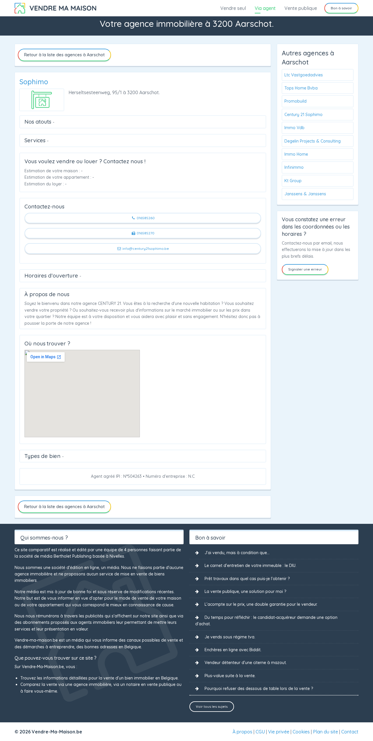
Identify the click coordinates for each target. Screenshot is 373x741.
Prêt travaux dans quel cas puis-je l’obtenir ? (247, 578)
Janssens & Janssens (305, 193)
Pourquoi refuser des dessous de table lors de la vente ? (259, 688)
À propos (242, 732)
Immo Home (296, 154)
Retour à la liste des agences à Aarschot (64, 54)
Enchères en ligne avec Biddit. (233, 649)
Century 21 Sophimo (303, 114)
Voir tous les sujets (212, 706)
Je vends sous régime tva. (230, 637)
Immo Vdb (294, 127)
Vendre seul (233, 8)
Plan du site (325, 732)
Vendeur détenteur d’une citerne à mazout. (246, 662)
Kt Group (293, 180)
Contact (349, 732)
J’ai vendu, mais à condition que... (237, 552)
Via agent (265, 8)
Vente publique (300, 8)
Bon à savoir (341, 8)
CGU (260, 732)
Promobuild (295, 101)
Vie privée (278, 732)
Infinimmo (294, 167)
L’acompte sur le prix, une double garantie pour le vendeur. (261, 604)
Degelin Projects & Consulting (312, 141)
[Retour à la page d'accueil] (55, 7)
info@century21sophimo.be (145, 248)
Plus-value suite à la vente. (230, 675)
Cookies (301, 732)
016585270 (145, 233)
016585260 (145, 218)
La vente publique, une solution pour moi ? (245, 591)
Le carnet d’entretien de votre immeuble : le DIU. (250, 565)
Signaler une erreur (305, 269)
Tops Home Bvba (301, 88)
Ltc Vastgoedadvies (303, 75)
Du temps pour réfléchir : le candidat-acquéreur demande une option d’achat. (266, 620)
